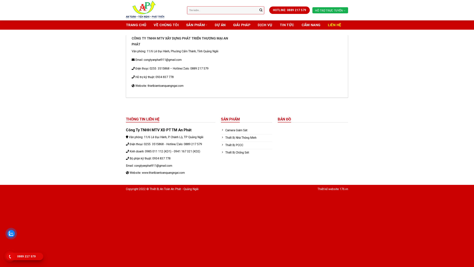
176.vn (344, 189)
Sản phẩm (195, 25)
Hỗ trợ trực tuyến (329, 10)
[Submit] (261, 10)
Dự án (220, 25)
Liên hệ (334, 25)
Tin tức (287, 25)
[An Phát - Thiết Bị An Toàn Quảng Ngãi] (153, 10)
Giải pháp (241, 25)
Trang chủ (136, 25)
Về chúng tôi (166, 25)
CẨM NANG (311, 25)
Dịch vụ (265, 25)
